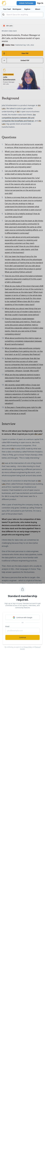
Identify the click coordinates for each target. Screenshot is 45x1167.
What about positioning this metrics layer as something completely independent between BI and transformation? (23, 341)
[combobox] (22, 14)
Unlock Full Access (26, 3)
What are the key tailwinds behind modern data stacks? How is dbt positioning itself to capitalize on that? (23, 377)
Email (7, 626)
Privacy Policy (28, 647)
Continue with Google (24, 617)
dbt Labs (38, 434)
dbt (18, 111)
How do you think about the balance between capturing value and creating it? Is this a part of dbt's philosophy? (23, 279)
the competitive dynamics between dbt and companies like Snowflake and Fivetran (19, 117)
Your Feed (7, 9)
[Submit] (4, 14)
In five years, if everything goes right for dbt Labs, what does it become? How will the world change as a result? (23, 410)
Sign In (40, 3)
